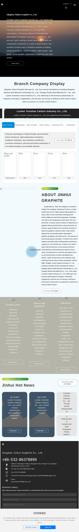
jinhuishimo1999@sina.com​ (21, 482)
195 (24, 178)
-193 (39, 178)
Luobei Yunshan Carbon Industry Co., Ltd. (39, 111)
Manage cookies (31, 527)
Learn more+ (15, 63)
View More (13, 431)
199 (68, 178)
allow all (48, 527)
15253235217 (16, 475)
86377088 (30, 469)
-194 (54, 178)
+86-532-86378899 (19, 459)
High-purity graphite (10, 178)
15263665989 (42, 475)
